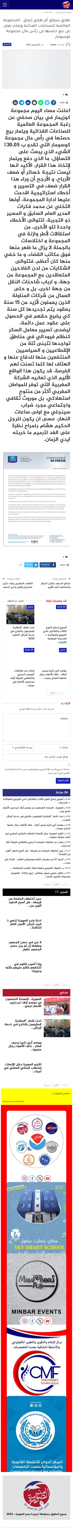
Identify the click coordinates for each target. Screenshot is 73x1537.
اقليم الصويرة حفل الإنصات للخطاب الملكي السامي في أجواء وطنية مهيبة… (37, 835)
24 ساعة (7, 44)
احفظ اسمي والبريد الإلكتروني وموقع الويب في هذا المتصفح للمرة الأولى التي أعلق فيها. (37, 771)
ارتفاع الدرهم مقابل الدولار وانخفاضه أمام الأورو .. (55, 585)
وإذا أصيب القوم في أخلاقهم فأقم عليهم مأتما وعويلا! (23, 968)
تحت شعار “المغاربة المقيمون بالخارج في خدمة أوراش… (22, 1024)
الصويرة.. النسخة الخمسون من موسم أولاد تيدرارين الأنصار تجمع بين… (36, 810)
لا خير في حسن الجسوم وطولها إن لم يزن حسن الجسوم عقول (25, 946)
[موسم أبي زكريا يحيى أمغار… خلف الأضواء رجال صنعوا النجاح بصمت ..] (53, 657)
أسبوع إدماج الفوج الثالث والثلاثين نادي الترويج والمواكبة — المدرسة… (36, 801)
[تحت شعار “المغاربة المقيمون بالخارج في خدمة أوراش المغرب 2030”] (20, 614)
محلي (30, 607)
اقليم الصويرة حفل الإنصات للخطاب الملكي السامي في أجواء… (22, 1068)
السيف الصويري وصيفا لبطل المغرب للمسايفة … (35, 868)
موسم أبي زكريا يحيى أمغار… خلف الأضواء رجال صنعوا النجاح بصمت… (38, 827)
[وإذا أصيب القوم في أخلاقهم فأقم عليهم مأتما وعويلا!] (57, 971)
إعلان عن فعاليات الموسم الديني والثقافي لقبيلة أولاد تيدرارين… (37, 844)
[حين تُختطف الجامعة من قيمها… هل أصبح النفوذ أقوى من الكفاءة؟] (57, 906)
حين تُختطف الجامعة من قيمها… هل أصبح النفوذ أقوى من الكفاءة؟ (38, 853)
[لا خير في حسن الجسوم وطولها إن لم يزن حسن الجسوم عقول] (57, 950)
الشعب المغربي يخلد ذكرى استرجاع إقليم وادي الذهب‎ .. (18, 587)
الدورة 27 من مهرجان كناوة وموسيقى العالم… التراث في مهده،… (37, 861)
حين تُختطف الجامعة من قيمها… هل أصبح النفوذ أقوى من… (25, 902)
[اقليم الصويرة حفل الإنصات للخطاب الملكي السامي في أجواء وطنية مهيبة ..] (57, 1072)
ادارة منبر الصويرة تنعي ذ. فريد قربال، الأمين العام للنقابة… (23, 924)
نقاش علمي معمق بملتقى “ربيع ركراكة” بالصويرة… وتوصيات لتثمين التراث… (40, 875)
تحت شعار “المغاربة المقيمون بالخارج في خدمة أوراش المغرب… (38, 818)
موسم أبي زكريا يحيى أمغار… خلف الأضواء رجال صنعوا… (24, 1046)
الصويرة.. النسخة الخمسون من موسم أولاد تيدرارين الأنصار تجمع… (23, 1003)
